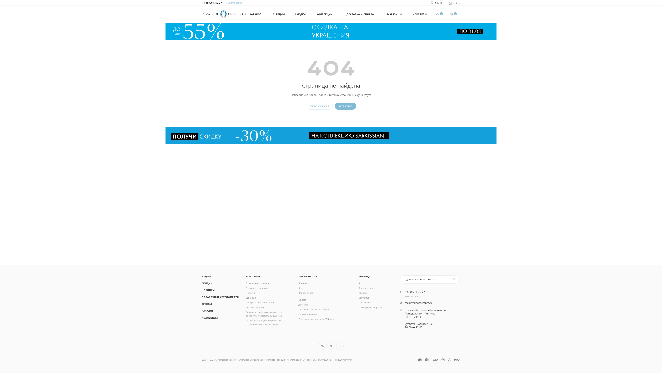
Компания (253, 276)
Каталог (207, 310)
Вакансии (251, 297)
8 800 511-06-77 (212, 3)
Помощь (364, 276)
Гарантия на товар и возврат (313, 309)
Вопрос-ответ (305, 292)
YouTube (340, 346)
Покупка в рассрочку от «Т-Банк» (316, 319)
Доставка (303, 304)
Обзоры (362, 292)
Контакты (363, 297)
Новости (250, 292)
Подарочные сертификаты (220, 297)
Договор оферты (255, 307)
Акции (206, 276)
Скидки (207, 283)
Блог (300, 288)
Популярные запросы (370, 307)
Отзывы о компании (257, 288)
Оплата (302, 299)
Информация (307, 276)
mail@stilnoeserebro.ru (419, 302)
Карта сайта (364, 302)
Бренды (207, 303)
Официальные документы (260, 302)
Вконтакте (322, 346)
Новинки (208, 290)
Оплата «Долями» (307, 314)
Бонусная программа (257, 283)
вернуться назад (319, 106)
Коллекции (210, 317)
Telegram (331, 346)
